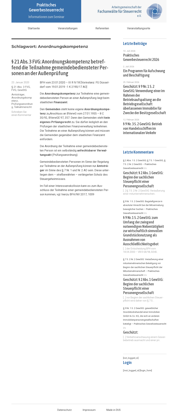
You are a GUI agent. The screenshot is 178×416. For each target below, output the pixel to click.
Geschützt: (130, 332)
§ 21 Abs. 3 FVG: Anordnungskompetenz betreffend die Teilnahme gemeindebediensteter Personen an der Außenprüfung (59, 67)
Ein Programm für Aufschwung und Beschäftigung (144, 73)
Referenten (102, 28)
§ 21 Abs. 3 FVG (20, 86)
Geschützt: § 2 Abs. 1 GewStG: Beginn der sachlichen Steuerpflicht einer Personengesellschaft (143, 179)
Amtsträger (18, 94)
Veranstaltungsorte (138, 28)
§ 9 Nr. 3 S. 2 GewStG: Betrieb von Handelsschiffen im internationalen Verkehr (142, 128)
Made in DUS (113, 409)
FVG (13, 90)
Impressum (89, 409)
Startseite (34, 28)
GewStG (22, 90)
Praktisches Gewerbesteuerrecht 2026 (141, 57)
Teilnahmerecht (23, 107)
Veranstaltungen (68, 28)
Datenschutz (64, 409)
